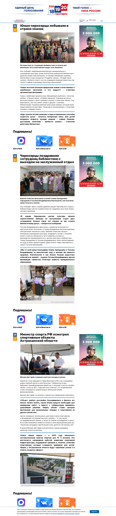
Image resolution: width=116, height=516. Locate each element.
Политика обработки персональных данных (65, 513)
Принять (94, 511)
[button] (73, 280)
